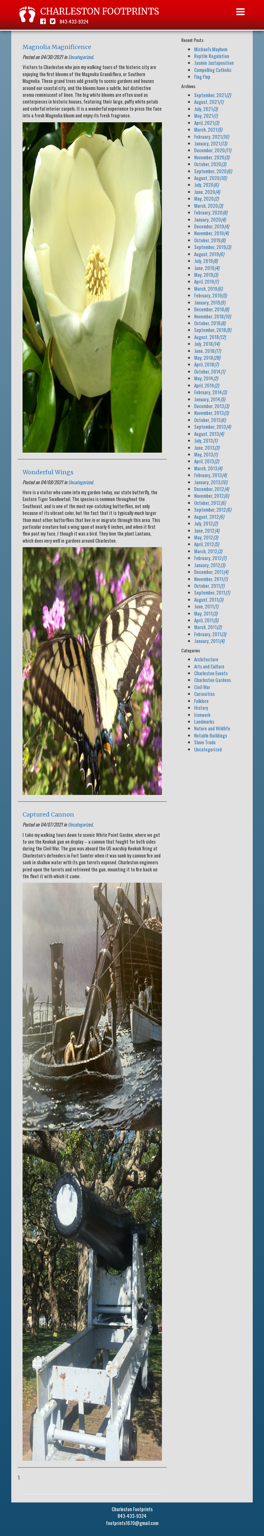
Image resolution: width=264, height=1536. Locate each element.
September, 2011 (212, 592)
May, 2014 (206, 378)
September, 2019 (212, 246)
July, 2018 (207, 343)
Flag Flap (202, 76)
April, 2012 (206, 543)
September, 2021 (212, 94)
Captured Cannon (48, 814)
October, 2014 (209, 371)
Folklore (201, 700)
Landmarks (204, 721)
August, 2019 (209, 253)
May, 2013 (206, 454)
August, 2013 (209, 433)
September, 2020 (213, 171)
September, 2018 (212, 329)
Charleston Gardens (212, 679)
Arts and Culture (209, 666)
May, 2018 (207, 357)
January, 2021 (210, 143)
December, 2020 (212, 150)
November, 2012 (211, 495)
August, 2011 (208, 599)
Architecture (206, 659)
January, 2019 (209, 302)
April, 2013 (206, 461)
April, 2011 (206, 620)
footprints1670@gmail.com (132, 1522)
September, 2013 (212, 426)
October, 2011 (209, 585)
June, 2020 (207, 191)
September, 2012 (212, 509)
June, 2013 (206, 447)
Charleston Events (211, 673)
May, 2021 (206, 115)
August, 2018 (210, 336)
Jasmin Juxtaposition (214, 62)
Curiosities (204, 693)
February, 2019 (210, 295)
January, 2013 (210, 482)
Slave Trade (205, 742)
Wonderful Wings (48, 472)
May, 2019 (206, 274)
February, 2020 (210, 212)
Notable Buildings (210, 735)
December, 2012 (211, 488)
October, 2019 (209, 240)
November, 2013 (211, 412)
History (201, 707)
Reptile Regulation (211, 55)
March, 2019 (208, 288)
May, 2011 (205, 613)
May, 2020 (206, 198)
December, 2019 (211, 226)
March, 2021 (208, 129)
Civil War (202, 686)
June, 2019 (206, 267)
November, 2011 (211, 578)
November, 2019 (211, 232)
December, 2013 (211, 405)
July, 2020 (206, 184)
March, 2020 (208, 205)
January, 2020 (210, 219)
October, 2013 (210, 419)
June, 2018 (207, 350)
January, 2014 (209, 399)
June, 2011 (206, 606)
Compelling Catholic (212, 69)
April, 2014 (206, 385)
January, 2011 (209, 640)
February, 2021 (211, 136)
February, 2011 (210, 633)
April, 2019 (206, 281)
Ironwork (202, 714)
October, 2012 (210, 502)
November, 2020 (211, 157)
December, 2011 (211, 571)
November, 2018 (212, 316)
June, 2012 (206, 530)
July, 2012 (206, 523)
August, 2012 (209, 516)
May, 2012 (206, 537)
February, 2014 (210, 392)
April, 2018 (206, 364)
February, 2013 (210, 474)
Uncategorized (80, 56)
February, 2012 (210, 557)
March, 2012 (208, 551)
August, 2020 (210, 177)
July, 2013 (205, 440)
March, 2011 (208, 626)
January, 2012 (209, 564)
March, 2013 (208, 468)
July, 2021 (206, 108)
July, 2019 (206, 260)
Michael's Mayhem (210, 49)
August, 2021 (208, 101)
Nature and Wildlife (212, 728)
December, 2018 (211, 309)
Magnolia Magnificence (57, 47)
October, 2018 (209, 322)
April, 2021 (206, 122)
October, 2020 (210, 163)
